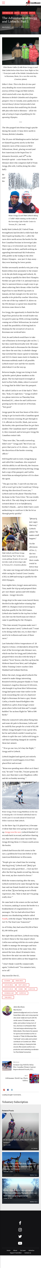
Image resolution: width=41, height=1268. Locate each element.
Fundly (5, 919)
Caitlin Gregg (8, 985)
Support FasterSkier (16, 1253)
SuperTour (22, 993)
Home (8, 1250)
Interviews (24, 13)
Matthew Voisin (34, 1175)
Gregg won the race (13, 832)
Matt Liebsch (23, 985)
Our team (23, 1250)
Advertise (31, 1250)
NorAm (21, 989)
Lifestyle (32, 13)
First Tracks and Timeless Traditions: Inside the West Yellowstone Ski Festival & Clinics (20, 1166)
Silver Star (31, 989)
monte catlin (8, 989)
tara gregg (8, 997)
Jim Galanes (34, 1148)
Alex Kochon (6, 27)
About (15, 1250)
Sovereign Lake (9, 993)
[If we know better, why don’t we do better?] (20, 1132)
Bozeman (7, 981)
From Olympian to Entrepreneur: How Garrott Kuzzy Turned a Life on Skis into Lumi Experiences (19, 1193)
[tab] (4, 1090)
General (17, 13)
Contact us (27, 1253)
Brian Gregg (19, 981)
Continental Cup (8, 13)
